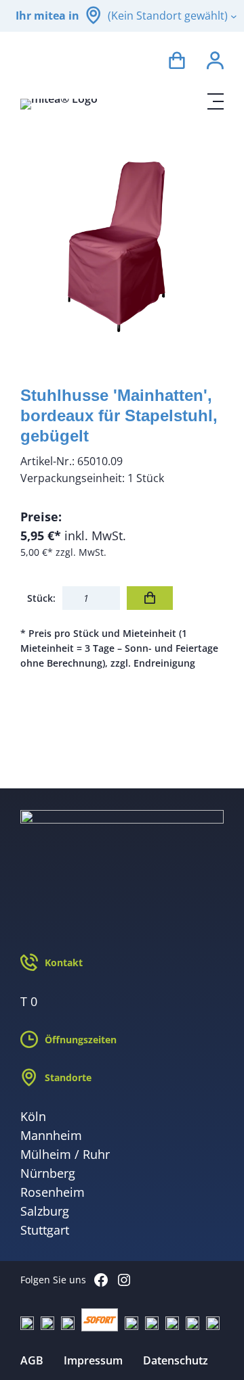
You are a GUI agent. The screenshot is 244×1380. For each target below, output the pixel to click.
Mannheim (51, 1135)
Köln (33, 1116)
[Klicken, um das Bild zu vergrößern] (122, 244)
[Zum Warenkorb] (177, 62)
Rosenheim (52, 1192)
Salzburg (44, 1211)
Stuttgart (44, 1230)
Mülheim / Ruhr (65, 1154)
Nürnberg (47, 1173)
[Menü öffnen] (215, 101)
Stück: (41, 598)
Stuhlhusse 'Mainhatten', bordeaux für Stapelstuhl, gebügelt (119, 415)
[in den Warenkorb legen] (150, 598)
